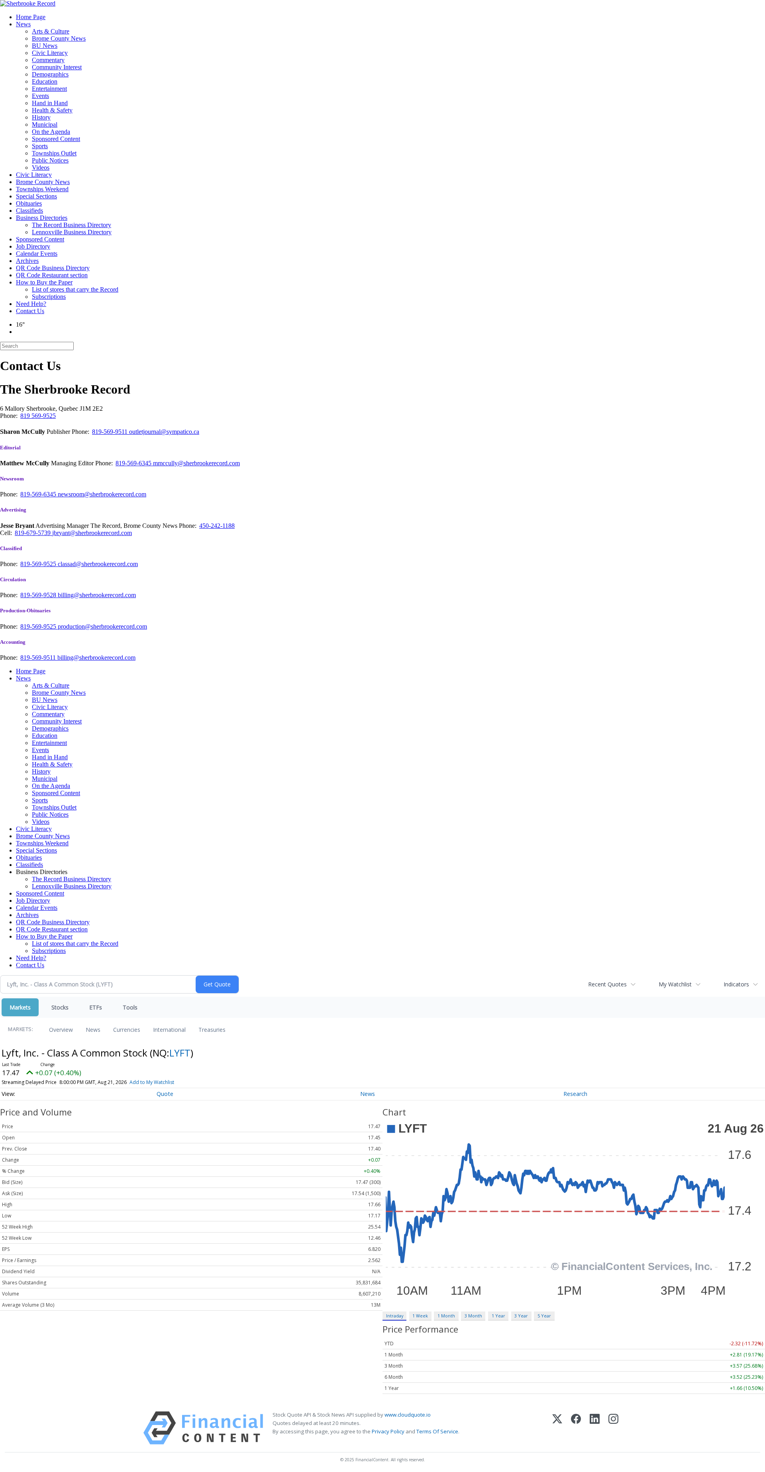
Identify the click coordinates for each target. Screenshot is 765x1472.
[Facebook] (576, 1428)
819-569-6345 (134, 463)
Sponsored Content (56, 138)
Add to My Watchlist (151, 1082)
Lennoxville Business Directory (72, 232)
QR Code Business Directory (53, 268)
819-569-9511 (110, 431)
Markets (20, 1007)
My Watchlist (675, 984)
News (23, 24)
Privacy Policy (388, 1431)
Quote (165, 1094)
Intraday (394, 1316)
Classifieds (29, 210)
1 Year (498, 1316)
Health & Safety (52, 110)
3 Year (521, 1316)
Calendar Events (36, 253)
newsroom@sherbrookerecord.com (102, 494)
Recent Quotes (607, 984)
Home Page (30, 17)
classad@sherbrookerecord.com (98, 564)
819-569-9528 (39, 595)
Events (40, 95)
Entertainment (49, 88)
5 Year (544, 1316)
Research (575, 1094)
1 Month (446, 1316)
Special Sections (36, 196)
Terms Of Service (437, 1431)
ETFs (95, 1007)
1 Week (420, 1316)
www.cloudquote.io (407, 1414)
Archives (27, 260)
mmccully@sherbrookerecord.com (196, 463)
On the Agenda (51, 131)
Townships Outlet (54, 153)
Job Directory (33, 246)
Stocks (60, 1007)
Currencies (126, 1029)
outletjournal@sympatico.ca (164, 431)
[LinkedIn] (594, 1428)
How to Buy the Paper (44, 282)
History (41, 117)
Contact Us (30, 311)
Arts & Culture (50, 31)
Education (44, 81)
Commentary (48, 60)
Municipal (44, 124)
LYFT (179, 1052)
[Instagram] (613, 1428)
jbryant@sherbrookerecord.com (92, 532)
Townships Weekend (42, 189)
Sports (40, 146)
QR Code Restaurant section (52, 275)
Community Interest (57, 67)
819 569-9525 (38, 415)
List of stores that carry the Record (75, 289)
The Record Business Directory (71, 224)
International (169, 1029)
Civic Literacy (50, 52)
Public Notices (50, 160)
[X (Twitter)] (557, 1428)
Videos (40, 167)
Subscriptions (49, 296)
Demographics (50, 74)
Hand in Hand (50, 103)
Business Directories (41, 217)
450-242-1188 (217, 525)
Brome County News (59, 38)
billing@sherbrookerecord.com (97, 595)
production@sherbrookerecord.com (102, 626)
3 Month (473, 1316)
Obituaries (29, 203)
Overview (61, 1029)
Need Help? (31, 303)
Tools (130, 1007)
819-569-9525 (39, 564)
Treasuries (212, 1029)
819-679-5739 (33, 532)
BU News (44, 45)
